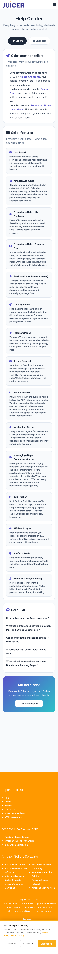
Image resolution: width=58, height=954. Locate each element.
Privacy (8, 805)
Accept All (47, 943)
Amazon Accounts (30, 76)
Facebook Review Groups (17, 836)
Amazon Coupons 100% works (19, 840)
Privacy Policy (17, 935)
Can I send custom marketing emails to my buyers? (27, 639)
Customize (28, 943)
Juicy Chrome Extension (16, 844)
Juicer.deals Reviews (15, 813)
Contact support (29, 703)
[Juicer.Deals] (14, 4)
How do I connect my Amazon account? (28, 618)
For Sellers (17, 40)
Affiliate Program (13, 817)
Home (7, 797)
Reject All (11, 943)
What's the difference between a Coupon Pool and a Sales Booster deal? (28, 628)
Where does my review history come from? (26, 651)
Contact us (10, 809)
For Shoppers (39, 40)
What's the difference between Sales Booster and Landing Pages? (26, 663)
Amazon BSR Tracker (15, 864)
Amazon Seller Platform (43, 887)
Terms (8, 801)
